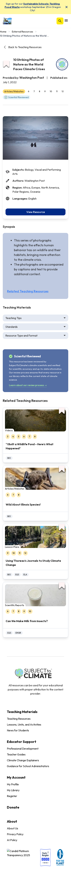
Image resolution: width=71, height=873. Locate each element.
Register (12, 796)
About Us (12, 828)
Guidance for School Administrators (28, 766)
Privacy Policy (15, 834)
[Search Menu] (60, 21)
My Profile (13, 784)
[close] (66, 7)
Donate (13, 807)
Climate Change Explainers (23, 760)
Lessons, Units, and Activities (24, 724)
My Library (13, 790)
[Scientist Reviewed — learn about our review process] (62, 64)
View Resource (35, 212)
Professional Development (22, 748)
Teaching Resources (19, 718)
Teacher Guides (16, 754)
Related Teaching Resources (27, 291)
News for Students (18, 730)
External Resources (22, 31)
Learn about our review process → (28, 385)
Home (3, 31)
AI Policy (12, 840)
